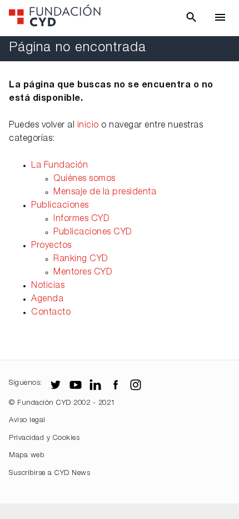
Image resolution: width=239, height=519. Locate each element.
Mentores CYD (82, 272)
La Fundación (59, 165)
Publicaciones (60, 206)
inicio (88, 125)
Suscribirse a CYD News (49, 473)
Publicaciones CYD (92, 232)
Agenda (47, 299)
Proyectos (51, 246)
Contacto (51, 313)
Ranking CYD (80, 259)
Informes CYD (81, 219)
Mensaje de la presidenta (104, 192)
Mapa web (26, 455)
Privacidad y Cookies (44, 438)
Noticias (47, 286)
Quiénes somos (84, 179)
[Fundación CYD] (55, 18)
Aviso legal (27, 420)
